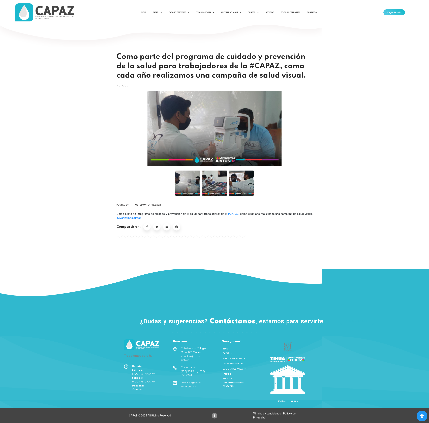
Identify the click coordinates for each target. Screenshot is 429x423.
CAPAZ (156, 12)
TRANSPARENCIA (203, 12)
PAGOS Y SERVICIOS (177, 12)
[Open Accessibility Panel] (422, 416)
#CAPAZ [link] (233, 213)
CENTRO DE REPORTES (290, 12)
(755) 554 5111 (359, 321)
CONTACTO (312, 12)
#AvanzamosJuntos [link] (128, 217)
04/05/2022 (154, 204)
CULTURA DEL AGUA (229, 12)
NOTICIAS (270, 12)
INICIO (143, 12)
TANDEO (251, 12)
